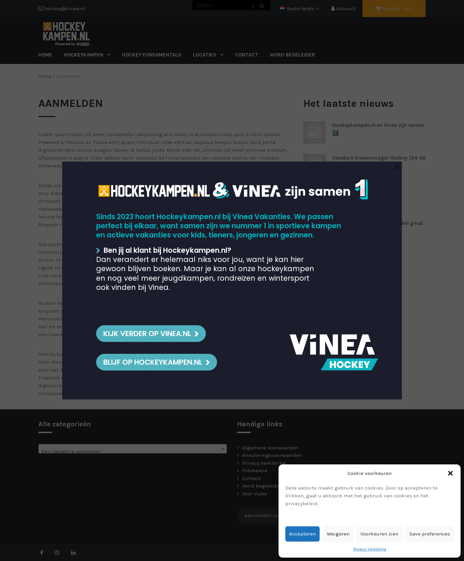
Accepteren (302, 534)
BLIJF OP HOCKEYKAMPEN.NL (152, 362)
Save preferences (429, 534)
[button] (450, 473)
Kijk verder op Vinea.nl (147, 334)
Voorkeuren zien (379, 534)
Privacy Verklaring (369, 549)
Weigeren (338, 534)
